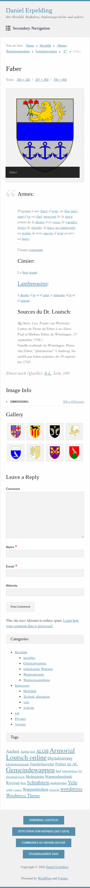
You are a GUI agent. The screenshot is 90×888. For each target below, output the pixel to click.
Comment (13, 489)
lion (67, 210)
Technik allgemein (36, 696)
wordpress (71, 788)
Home (30, 45)
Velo (72, 782)
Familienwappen (46, 51)
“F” (65, 51)
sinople (36, 227)
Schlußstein (38, 782)
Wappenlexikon (35, 789)
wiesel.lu (54, 790)
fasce (44, 210)
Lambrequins (32, 283)
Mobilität (29, 691)
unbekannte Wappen (38, 668)
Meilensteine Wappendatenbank (49, 776)
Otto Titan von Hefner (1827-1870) (43, 831)
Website (11, 585)
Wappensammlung (36, 679)
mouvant (50, 216)
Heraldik (45, 45)
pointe (26, 232)
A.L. (48, 373)
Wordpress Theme (23, 795)
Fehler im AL (66, 764)
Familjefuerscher (42, 764)
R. (20, 323)
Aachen (12, 751)
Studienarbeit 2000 (43, 854)
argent (25, 210)
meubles (29, 657)
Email (11, 566)
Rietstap (13, 782)
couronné (36, 249)
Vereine (20, 724)
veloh (9, 790)
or (28, 216)
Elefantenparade (17, 764)
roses (56, 221)
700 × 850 (60, 80)
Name (11, 547)
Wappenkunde (33, 674)
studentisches (58, 783)
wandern (17, 789)
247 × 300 (41, 80)
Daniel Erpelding (29, 10)
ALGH (42, 751)
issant (33, 272)
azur (55, 210)
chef (39, 216)
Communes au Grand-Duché (43, 842)
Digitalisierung (60, 758)
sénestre (59, 295)
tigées (22, 227)
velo (26, 702)
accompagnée (65, 227)
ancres (48, 232)
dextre (40, 221)
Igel (58, 770)
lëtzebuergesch (15, 777)
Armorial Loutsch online (40, 753)
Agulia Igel (27, 751)
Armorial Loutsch (43, 820)
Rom (23, 783)
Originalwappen (34, 663)
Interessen (22, 685)
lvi (80, 771)
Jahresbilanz (70, 771)
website (28, 707)
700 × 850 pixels (73, 401)
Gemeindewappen (30, 769)
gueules (71, 221)
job (17, 713)
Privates (20, 718)
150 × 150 (23, 80)
